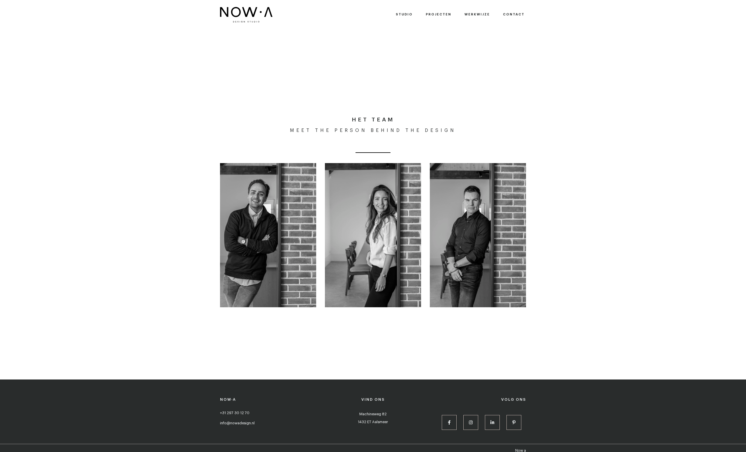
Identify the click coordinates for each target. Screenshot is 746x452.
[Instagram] (470, 422)
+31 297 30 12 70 (234, 413)
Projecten (438, 14)
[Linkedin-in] (492, 422)
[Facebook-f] (449, 422)
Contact (514, 14)
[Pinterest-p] (513, 422)
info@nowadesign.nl (237, 423)
